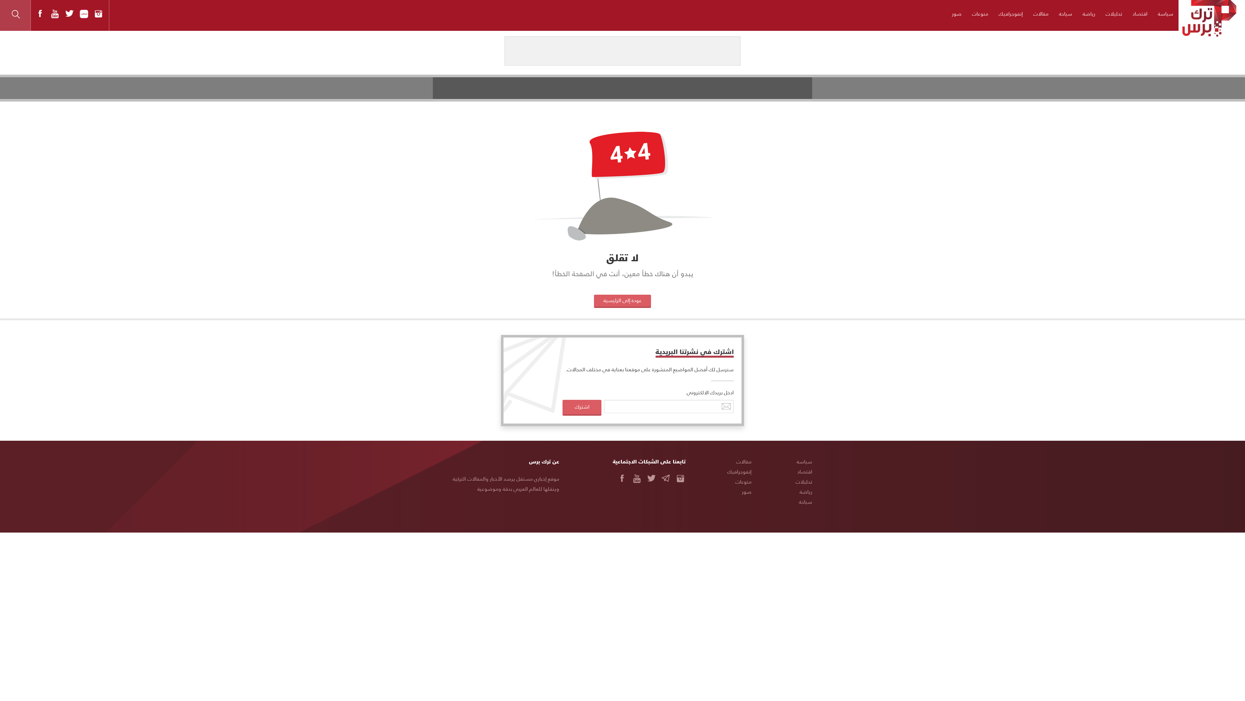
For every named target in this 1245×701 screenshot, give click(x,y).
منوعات (980, 13)
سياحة (1065, 13)
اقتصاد (1139, 13)
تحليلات (1114, 13)
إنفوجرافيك (1011, 13)
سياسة (1165, 13)
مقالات (1041, 13)
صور (957, 13)
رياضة (1089, 13)
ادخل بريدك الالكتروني (710, 392)
